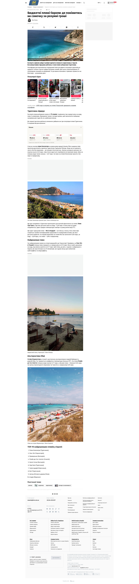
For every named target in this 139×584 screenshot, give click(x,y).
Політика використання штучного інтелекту (88, 501)
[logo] (33, 3)
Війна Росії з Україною (57, 520)
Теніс (94, 545)
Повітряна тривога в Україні (57, 528)
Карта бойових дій (55, 524)
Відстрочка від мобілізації (78, 530)
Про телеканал (71, 505)
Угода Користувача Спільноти (89, 507)
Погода (31, 532)
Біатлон (94, 547)
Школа (52, 543)
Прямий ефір (33, 526)
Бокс (94, 541)
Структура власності (102, 502)
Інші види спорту (97, 549)
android (71, 574)
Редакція (70, 500)
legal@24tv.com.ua (84, 567)
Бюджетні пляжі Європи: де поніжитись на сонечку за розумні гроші (60, 7)
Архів (99, 505)
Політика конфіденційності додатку (89, 504)
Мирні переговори (55, 526)
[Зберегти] (78, 27)
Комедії (31, 547)
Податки (95, 530)
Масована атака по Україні (57, 530)
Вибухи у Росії (54, 532)
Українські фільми (34, 543)
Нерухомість (75, 539)
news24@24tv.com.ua (33, 500)
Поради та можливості (38, 7)
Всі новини (33, 520)
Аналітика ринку (76, 541)
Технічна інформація (87, 511)
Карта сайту (100, 507)
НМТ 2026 (53, 545)
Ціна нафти (95, 522)
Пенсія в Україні (96, 532)
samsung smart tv (96, 574)
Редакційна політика (72, 502)
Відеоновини (33, 528)
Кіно (31, 539)
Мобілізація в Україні (78, 520)
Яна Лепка (35, 20)
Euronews (35, 23)
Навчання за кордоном (56, 549)
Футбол (94, 543)
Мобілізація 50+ (75, 524)
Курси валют (96, 524)
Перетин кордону (70, 2)
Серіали (32, 549)
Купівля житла (75, 543)
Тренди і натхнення (76, 545)
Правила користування (73, 512)
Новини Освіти (55, 539)
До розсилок (56, 557)
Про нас (69, 498)
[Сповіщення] (104, 3)
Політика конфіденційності (89, 498)
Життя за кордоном (46, 2)
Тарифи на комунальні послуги (100, 528)
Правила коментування (88, 509)
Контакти (100, 498)
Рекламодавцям (71, 510)
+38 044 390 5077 (51, 500)
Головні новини (33, 522)
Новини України (34, 524)
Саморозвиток (54, 547)
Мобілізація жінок (76, 526)
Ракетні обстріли (55, 522)
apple (79, 574)
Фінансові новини (97, 526)
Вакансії (99, 500)
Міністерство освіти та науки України (60, 541)
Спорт (94, 539)
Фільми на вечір (34, 545)
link (47, 509)
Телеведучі (70, 507)
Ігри (99, 510)
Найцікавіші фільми (34, 541)
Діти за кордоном (58, 2)
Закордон (30, 7)
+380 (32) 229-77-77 (76, 566)
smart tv (87, 574)
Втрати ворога (54, 534)
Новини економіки (98, 520)
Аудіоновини (33, 530)
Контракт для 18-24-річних (78, 528)
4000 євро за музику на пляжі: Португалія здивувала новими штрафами (52, 106)
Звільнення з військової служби (79, 522)
